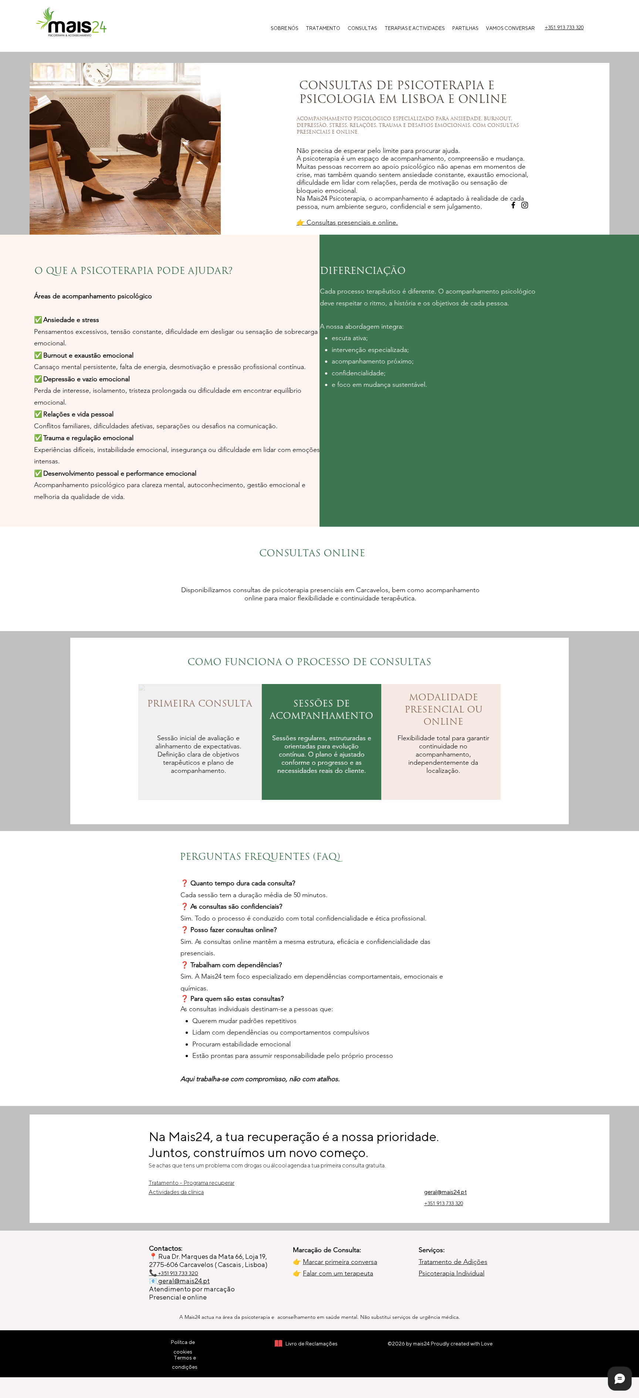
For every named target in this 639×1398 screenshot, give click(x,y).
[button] (362, 28)
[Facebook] (513, 205)
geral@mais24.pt (183, 1281)
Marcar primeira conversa (340, 1262)
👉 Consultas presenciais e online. (347, 222)
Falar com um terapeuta (338, 1273)
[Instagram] (524, 205)
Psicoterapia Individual (451, 1273)
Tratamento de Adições (453, 1262)
